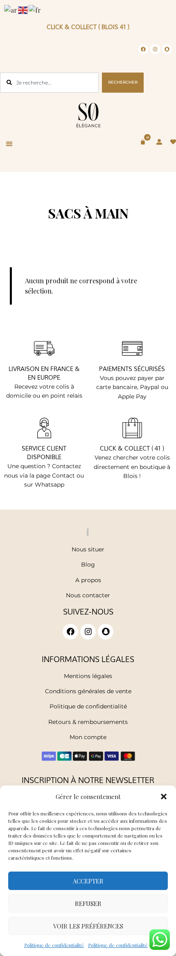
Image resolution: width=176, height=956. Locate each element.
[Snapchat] (167, 49)
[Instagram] (155, 49)
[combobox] (49, 83)
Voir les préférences (88, 926)
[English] (23, 9)
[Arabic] (11, 9)
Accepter (88, 881)
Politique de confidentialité (54, 945)
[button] (164, 796)
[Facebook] (143, 49)
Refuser (88, 903)
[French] (35, 9)
